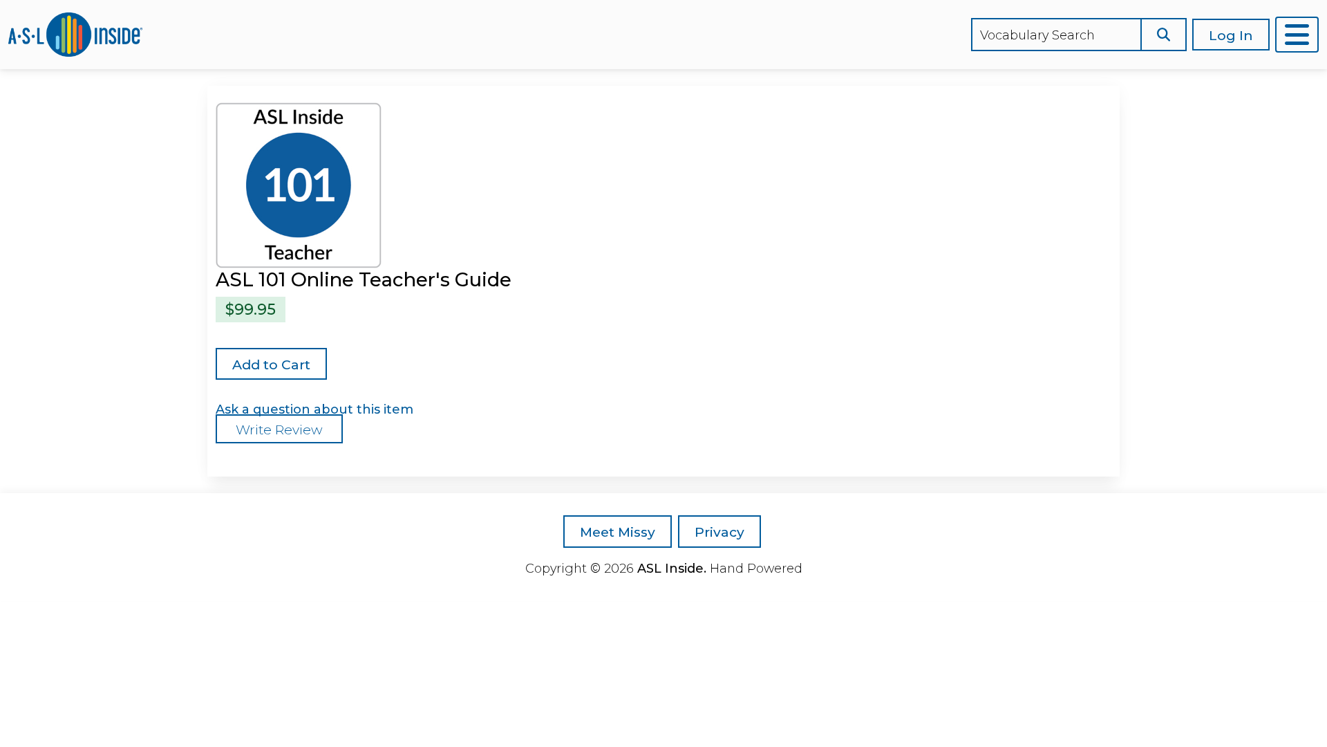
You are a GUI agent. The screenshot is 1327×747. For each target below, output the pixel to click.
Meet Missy (617, 532)
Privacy (719, 532)
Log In (1231, 35)
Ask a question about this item (314, 409)
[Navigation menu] (1297, 35)
